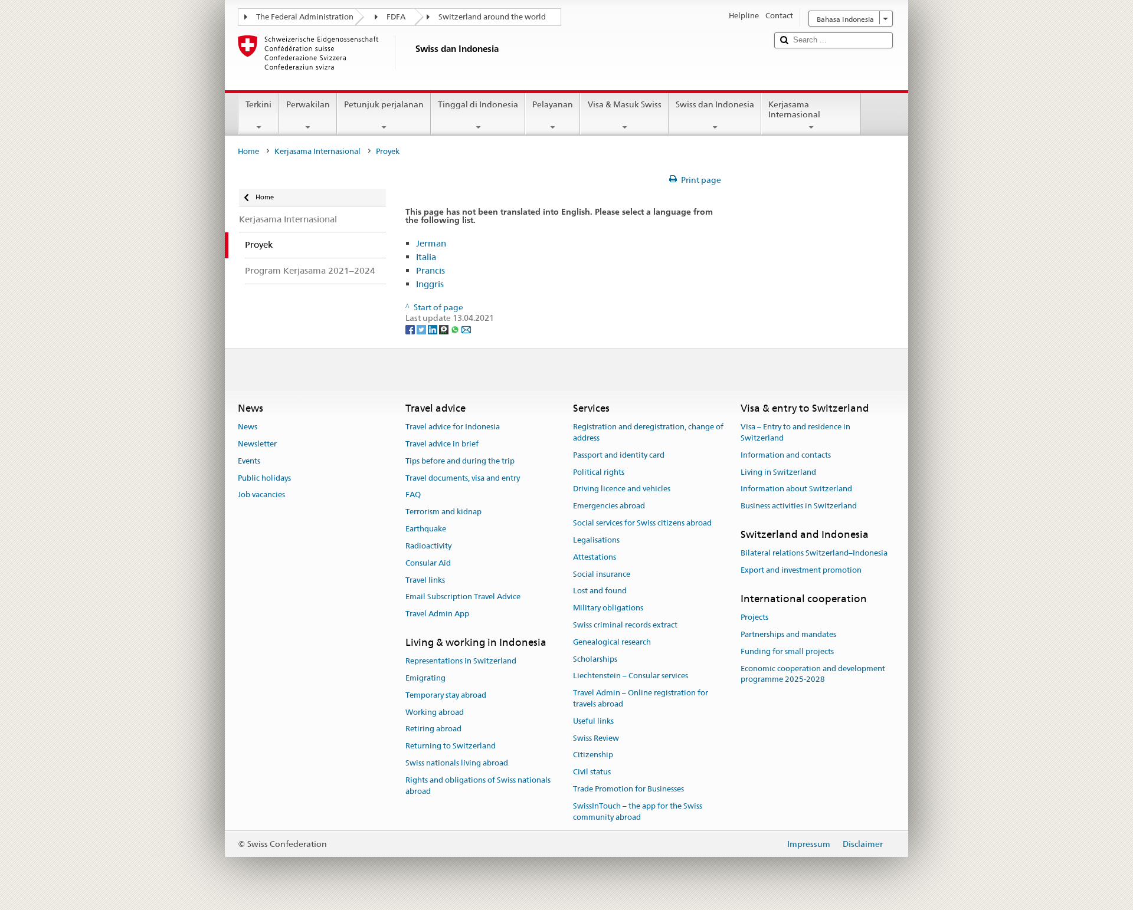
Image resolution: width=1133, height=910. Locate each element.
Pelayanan (552, 104)
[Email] (466, 329)
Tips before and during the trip (460, 460)
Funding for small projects (787, 651)
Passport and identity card (618, 455)
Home (248, 151)
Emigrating (425, 678)
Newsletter (257, 443)
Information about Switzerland (796, 489)
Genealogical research (612, 642)
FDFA (396, 16)
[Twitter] (422, 329)
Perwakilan (308, 104)
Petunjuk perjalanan (384, 104)
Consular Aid (428, 563)
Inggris (430, 284)
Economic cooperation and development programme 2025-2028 (813, 674)
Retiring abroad (433, 729)
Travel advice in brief (442, 443)
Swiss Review (596, 738)
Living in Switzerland (778, 472)
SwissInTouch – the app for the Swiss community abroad (637, 811)
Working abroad (434, 712)
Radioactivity (428, 545)
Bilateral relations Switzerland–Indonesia (814, 553)
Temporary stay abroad (445, 695)
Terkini (258, 104)
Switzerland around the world (492, 16)
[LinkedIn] (433, 329)
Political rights (598, 472)
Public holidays (264, 478)
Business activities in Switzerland (799, 506)
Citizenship (593, 755)
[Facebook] (411, 329)
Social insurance (601, 574)
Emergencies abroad (609, 506)
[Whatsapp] (455, 329)
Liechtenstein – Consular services (630, 676)
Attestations (594, 557)
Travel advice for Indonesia (452, 426)
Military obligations (608, 607)
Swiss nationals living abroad (456, 762)
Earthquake (425, 528)
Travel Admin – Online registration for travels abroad (640, 698)
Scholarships (595, 659)
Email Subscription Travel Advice (462, 597)
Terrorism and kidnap (443, 512)
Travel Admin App (437, 613)
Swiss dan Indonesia (715, 104)
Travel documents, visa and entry (462, 478)
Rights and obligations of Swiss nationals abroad (478, 786)
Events (249, 460)
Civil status (592, 772)
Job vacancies (261, 495)
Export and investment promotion (801, 570)
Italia (426, 256)
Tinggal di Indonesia (478, 104)
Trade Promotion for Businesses (628, 788)
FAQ (413, 495)
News (247, 426)
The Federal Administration (304, 16)
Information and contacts (786, 455)
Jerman (431, 243)
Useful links (593, 721)
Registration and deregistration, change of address (648, 432)
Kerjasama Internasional (794, 109)
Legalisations (596, 540)
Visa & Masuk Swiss (625, 104)
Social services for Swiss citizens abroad (642, 522)
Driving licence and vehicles (621, 489)
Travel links (425, 580)
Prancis (430, 270)
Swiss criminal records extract (625, 624)
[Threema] (444, 329)
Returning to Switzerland (450, 746)
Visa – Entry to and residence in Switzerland (795, 432)
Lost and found (600, 591)
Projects (754, 617)
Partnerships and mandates (788, 634)
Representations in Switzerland (460, 660)
